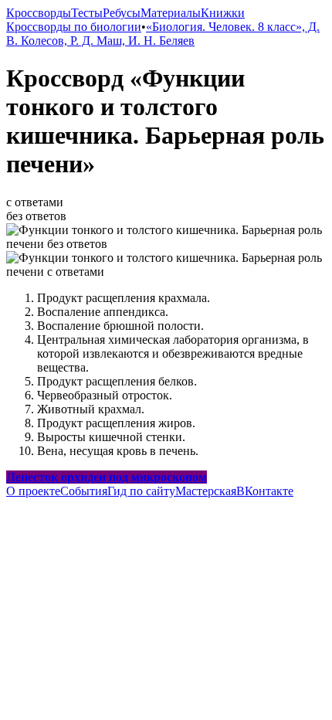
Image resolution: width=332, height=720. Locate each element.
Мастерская (205, 491)
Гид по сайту (141, 491)
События (83, 491)
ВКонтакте (264, 491)
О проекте (33, 491)
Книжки (223, 12)
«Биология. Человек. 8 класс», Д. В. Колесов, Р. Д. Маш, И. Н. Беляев (163, 33)
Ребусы (122, 12)
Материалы (171, 12)
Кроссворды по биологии (73, 26)
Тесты (87, 12)
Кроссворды (38, 12)
